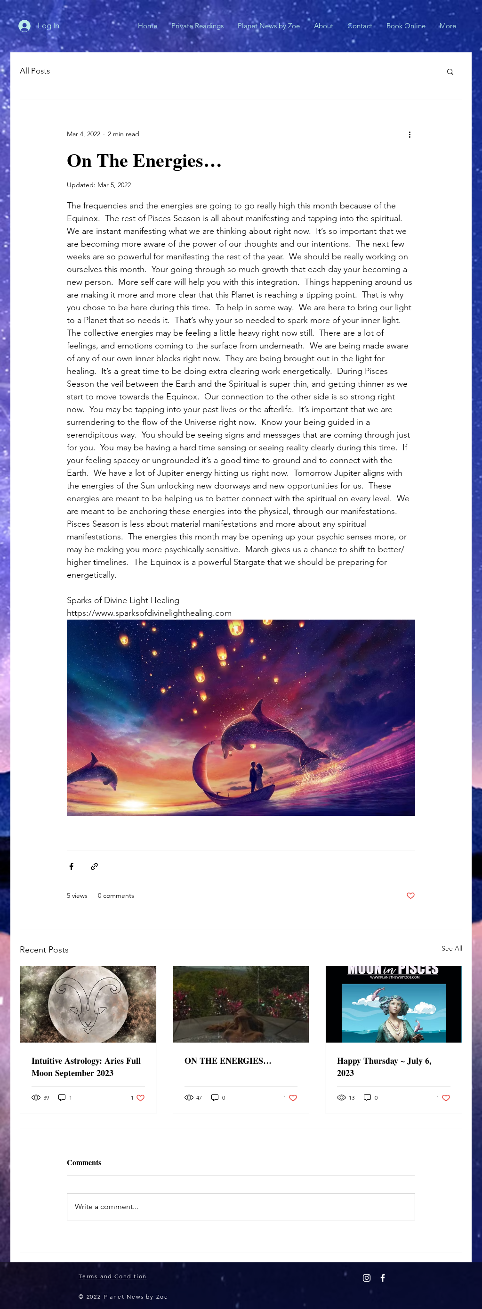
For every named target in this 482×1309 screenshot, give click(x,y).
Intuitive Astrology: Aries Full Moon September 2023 (86, 1066)
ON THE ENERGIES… (228, 1060)
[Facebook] (383, 1278)
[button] (450, 71)
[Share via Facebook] (71, 866)
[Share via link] (94, 866)
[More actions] (409, 134)
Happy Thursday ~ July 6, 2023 (384, 1066)
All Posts (35, 70)
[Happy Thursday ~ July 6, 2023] (394, 1004)
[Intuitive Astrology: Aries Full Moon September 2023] (88, 1004)
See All (452, 948)
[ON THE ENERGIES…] (241, 1004)
